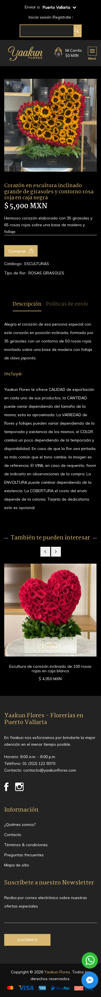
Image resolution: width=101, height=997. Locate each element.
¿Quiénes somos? (20, 824)
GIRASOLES (53, 272)
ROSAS (35, 272)
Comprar (17, 251)
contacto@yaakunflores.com (49, 770)
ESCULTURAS (36, 263)
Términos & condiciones (26, 844)
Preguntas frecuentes (24, 854)
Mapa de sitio (16, 865)
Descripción (27, 304)
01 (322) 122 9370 (38, 763)
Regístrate (62, 17)
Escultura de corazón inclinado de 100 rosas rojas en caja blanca (50, 669)
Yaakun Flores (56, 971)
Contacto (12, 834)
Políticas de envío (67, 304)
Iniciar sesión (40, 17)
